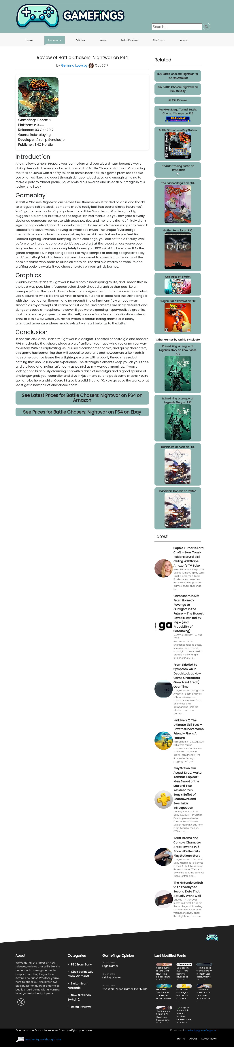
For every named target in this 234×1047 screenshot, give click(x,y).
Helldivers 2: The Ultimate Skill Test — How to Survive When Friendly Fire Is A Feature (188, 729)
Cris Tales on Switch (177, 277)
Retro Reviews (129, 40)
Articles (80, 40)
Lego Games (110, 966)
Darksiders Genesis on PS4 (178, 447)
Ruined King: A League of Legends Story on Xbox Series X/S (177, 350)
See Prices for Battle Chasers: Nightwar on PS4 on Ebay (82, 412)
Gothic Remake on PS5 (177, 230)
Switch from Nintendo (78, 985)
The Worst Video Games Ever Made (124, 989)
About (184, 40)
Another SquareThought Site (43, 1039)
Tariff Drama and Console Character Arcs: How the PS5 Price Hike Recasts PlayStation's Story (187, 847)
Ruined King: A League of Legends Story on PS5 (177, 400)
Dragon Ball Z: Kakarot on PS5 (178, 301)
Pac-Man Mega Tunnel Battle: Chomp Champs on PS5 (178, 111)
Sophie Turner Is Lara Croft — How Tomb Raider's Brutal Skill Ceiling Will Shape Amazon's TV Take (188, 557)
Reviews (56, 40)
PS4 (37, 125)
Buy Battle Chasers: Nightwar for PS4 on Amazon (177, 76)
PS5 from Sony (80, 964)
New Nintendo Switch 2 (79, 997)
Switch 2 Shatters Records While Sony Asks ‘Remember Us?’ (184, 1014)
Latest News (209, 1038)
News (103, 40)
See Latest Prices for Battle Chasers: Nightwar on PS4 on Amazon (82, 397)
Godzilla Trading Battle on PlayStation (178, 168)
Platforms (159, 40)
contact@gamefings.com (201, 1030)
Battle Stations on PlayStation (178, 130)
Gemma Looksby (74, 65)
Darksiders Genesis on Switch (177, 491)
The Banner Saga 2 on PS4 (178, 183)
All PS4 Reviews (177, 100)
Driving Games (111, 977)
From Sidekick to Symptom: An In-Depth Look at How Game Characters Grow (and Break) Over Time (187, 676)
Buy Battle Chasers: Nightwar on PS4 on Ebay (178, 89)
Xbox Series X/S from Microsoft (80, 974)
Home (29, 40)
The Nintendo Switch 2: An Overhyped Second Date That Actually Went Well (188, 889)
